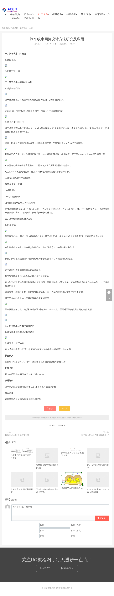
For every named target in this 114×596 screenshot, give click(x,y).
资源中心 (29, 14)
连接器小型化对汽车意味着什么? (95, 435)
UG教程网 (9, 10)
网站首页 (15, 14)
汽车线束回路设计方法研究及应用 (57, 39)
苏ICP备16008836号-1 (64, 588)
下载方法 (15, 17)
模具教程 (57, 14)
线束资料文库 (102, 14)
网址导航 (29, 17)
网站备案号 (67, 568)
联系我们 (45, 568)
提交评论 (101, 518)
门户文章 (43, 14)
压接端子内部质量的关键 (72, 488)
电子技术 (86, 14)
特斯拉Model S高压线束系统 (17, 435)
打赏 (65, 409)
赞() (51, 409)
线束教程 (71, 14)
